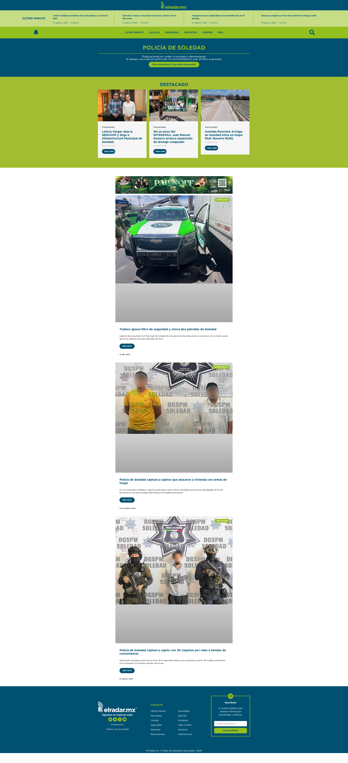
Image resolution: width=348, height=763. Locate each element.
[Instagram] (120, 719)
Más (220, 32)
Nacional (182, 729)
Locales (154, 32)
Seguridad (172, 32)
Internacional (185, 734)
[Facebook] (110, 719)
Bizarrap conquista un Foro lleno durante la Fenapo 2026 (288, 16)
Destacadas (108, 127)
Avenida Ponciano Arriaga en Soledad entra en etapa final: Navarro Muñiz (224, 135)
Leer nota (127, 346)
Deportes (190, 32)
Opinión (207, 32)
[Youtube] (124, 719)
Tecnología (183, 711)
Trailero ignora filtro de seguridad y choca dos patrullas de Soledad (167, 329)
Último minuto (134, 32)
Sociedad (183, 720)
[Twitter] (115, 719)
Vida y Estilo (184, 725)
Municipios (156, 715)
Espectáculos (158, 734)
